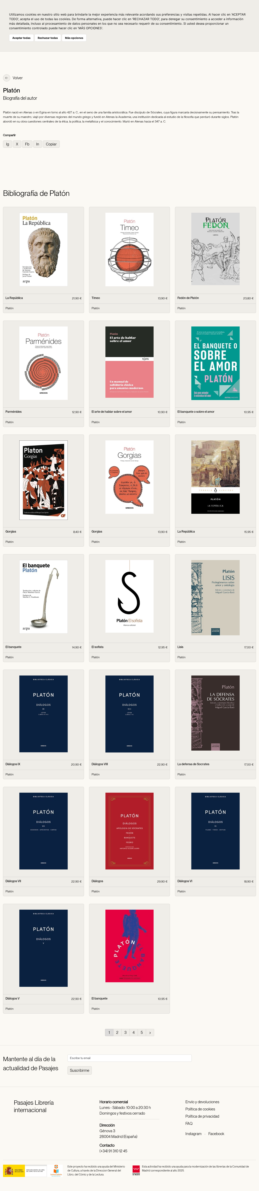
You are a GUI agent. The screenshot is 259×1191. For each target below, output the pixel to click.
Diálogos (97, 881)
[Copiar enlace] (51, 144)
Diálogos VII (13, 881)
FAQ (188, 1123)
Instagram (193, 1133)
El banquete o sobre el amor (195, 411)
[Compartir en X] (17, 144)
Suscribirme (79, 1070)
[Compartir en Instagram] (8, 144)
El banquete (13, 647)
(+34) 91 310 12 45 (113, 1151)
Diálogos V (12, 998)
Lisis (180, 647)
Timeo (96, 298)
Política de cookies (200, 1109)
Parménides (13, 411)
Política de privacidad (202, 1116)
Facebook (216, 1133)
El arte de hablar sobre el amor (112, 411)
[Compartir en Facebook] (27, 144)
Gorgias (10, 531)
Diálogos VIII (100, 764)
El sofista (98, 647)
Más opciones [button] (74, 37)
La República (14, 298)
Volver (17, 78)
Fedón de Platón (188, 298)
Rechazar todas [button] (48, 37)
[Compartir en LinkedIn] (38, 144)
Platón (9, 308)
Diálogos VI (184, 881)
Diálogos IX (12, 764)
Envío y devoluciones (202, 1102)
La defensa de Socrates (193, 764)
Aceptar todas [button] (21, 37)
